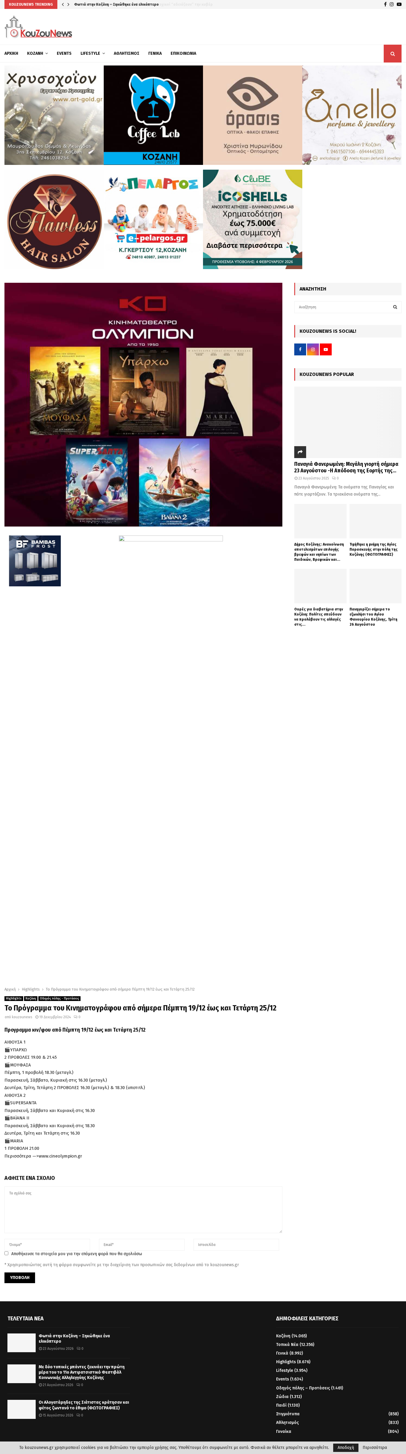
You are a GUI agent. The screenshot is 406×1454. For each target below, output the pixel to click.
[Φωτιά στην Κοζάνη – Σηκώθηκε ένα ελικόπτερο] (21, 1342)
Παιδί (281, 1405)
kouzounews (22, 1017)
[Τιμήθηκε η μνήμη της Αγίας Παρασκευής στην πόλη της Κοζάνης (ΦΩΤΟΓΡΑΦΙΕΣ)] (376, 521)
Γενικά (155, 53)
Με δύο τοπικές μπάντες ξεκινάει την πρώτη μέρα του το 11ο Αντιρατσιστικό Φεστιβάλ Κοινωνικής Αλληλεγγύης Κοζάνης (82, 1372)
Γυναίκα (283, 1431)
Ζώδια (282, 1396)
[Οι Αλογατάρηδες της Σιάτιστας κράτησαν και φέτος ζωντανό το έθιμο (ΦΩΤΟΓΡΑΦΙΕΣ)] (21, 1409)
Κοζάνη (35, 53)
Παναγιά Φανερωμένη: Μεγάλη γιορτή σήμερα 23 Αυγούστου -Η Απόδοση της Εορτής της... (346, 467)
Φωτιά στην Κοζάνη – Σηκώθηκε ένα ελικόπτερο (116, 4)
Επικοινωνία (183, 53)
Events (64, 53)
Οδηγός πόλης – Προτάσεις (303, 1388)
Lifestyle (90, 53)
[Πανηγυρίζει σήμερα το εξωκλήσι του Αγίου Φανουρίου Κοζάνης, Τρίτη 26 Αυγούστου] (376, 586)
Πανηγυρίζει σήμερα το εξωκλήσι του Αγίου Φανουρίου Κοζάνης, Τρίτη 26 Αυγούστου (373, 616)
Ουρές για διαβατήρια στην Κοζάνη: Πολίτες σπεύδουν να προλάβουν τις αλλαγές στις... (318, 616)
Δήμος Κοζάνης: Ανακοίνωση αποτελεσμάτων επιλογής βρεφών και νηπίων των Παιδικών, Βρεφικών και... (319, 551)
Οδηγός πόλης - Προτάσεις (59, 998)
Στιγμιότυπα (288, 1413)
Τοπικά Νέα (287, 1344)
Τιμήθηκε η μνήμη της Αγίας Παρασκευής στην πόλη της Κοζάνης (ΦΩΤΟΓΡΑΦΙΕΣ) (374, 549)
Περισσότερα (375, 1448)
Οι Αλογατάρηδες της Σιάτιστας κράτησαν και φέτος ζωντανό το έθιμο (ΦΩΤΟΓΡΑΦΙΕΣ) (84, 1405)
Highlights (14, 998)
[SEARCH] (395, 307)
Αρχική (11, 53)
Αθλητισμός (126, 53)
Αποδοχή (346, 1447)
